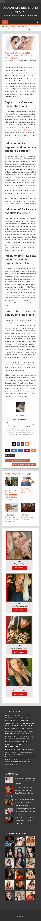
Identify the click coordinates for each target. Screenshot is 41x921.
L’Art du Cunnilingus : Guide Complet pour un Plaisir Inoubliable (24, 820)
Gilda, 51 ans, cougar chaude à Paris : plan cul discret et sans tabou (25, 781)
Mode (22, 733)
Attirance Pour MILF (17, 715)
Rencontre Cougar (20, 741)
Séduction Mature (11, 764)
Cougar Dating (24, 720)
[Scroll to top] (38, 918)
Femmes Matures (10, 731)
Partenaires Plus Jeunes (20, 736)
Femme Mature (20, 728)
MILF (18, 733)
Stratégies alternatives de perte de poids (27, 490)
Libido (7, 733)
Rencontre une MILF (11, 759)
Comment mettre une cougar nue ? (23, 464)
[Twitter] (14, 444)
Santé (13, 455)
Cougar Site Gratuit (11, 725)
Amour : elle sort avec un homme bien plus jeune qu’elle (11, 518)
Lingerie (13, 733)
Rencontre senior (11, 752)
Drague (30, 725)
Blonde (28, 718)
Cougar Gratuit (10, 723)
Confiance (8, 720)
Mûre (27, 733)
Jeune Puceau (28, 731)
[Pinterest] (22, 444)
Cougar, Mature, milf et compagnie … (20, 9)
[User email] (27, 444)
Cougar (15, 720)
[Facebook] (18, 444)
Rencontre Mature (11, 747)
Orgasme (8, 736)
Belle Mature (20, 718)
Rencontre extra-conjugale (14, 744)
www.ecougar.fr (11, 439)
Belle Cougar (9, 718)
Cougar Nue (21, 723)
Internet (20, 731)
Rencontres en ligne (25, 752)
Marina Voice (23, 60)
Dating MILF (23, 725)
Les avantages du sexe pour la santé (18, 461)
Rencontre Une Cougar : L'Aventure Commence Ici (17, 755)
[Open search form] (37, 22)
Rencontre (9, 741)
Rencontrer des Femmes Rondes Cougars (19, 749)
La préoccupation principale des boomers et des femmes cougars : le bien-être (11, 493)
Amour (7, 455)
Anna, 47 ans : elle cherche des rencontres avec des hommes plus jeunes (24, 802)
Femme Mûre (30, 728)
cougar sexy (30, 723)
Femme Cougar (10, 728)
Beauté (27, 715)
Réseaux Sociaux (25, 759)
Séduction (27, 762)
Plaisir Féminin (10, 739)
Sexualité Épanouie (16, 762)
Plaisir (32, 736)
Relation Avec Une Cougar (24, 739)
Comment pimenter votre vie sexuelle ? (27, 517)
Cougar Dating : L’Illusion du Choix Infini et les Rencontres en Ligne (25, 811)
